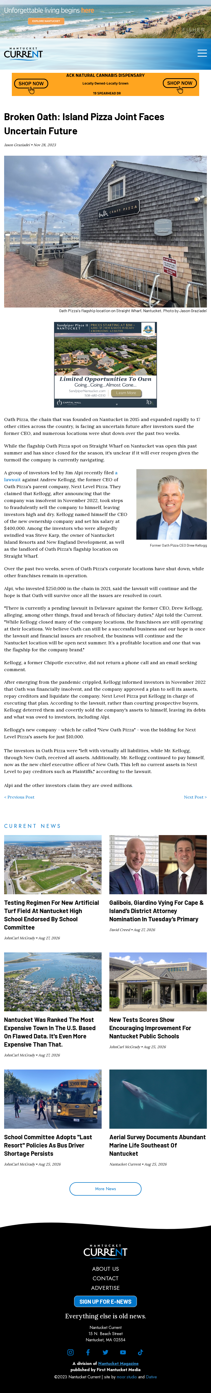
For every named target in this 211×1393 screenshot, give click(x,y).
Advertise (105, 1288)
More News (105, 1189)
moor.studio (127, 1377)
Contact (106, 1278)
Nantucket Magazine (118, 1363)
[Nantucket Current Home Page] (23, 54)
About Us (105, 1269)
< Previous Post (19, 797)
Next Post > (195, 797)
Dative (151, 1377)
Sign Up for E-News (105, 1301)
